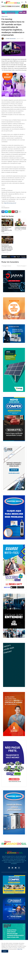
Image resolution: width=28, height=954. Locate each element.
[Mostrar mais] (19, 211)
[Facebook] (2, 211)
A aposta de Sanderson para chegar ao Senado (20, 228)
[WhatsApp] (9, 211)
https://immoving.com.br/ (10, 203)
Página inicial (4, 16)
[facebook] (9, 868)
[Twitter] (6, 211)
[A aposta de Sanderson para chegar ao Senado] (21, 222)
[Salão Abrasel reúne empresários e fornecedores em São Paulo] (7, 222)
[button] (2, 2)
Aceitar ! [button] (5, 951)
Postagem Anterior (6, 266)
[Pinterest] (13, 211)
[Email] (16, 211)
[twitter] (12, 868)
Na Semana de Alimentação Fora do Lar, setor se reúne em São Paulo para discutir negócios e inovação (7, 247)
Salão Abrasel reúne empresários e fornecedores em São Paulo (6, 229)
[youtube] (15, 868)
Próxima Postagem (21, 266)
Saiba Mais (19, 949)
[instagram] (19, 868)
